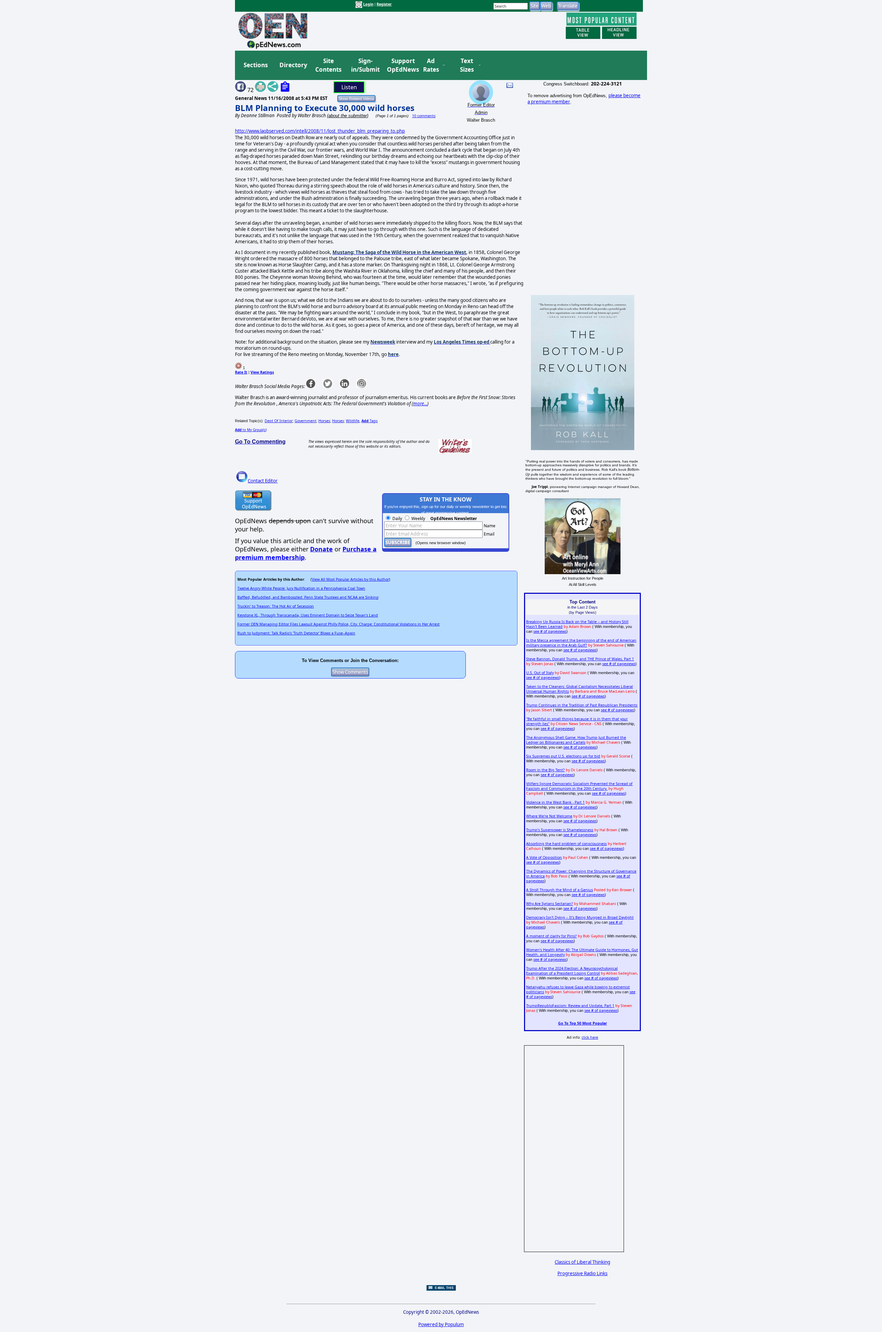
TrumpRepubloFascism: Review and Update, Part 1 (570, 1005)
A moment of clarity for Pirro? (551, 936)
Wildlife (352, 420)
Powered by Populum (441, 1324)
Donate (321, 549)
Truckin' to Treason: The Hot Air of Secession (275, 606)
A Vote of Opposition (544, 857)
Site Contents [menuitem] (328, 65)
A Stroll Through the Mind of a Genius (559, 889)
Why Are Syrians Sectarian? (549, 903)
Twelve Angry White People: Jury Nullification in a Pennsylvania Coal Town (301, 588)
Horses (324, 420)
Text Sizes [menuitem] (467, 65)
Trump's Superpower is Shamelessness (559, 829)
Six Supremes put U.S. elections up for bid (563, 756)
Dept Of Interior (279, 420)
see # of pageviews (549, 631)
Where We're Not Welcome (549, 816)
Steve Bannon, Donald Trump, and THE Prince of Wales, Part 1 (580, 659)
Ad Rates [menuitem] (431, 65)
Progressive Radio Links (582, 1273)
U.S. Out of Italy (540, 672)
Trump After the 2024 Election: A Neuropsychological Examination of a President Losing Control (572, 971)
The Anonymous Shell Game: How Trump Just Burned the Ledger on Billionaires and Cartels (576, 740)
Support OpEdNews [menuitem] (400, 65)
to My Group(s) (251, 429)
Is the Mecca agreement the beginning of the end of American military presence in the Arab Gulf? (581, 643)
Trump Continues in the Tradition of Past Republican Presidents (581, 705)
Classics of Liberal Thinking (582, 1262)
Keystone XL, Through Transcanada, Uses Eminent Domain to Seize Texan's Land (307, 615)
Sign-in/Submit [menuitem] (364, 65)
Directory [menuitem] (292, 65)
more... (420, 403)
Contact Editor (263, 481)
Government (305, 420)
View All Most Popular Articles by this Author (350, 579)
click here (590, 1037)
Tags (369, 420)
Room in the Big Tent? (545, 769)
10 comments (423, 115)
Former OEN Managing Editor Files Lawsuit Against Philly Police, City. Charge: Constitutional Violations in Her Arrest (338, 624)
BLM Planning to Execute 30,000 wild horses (324, 107)
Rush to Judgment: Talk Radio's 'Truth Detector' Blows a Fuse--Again (296, 633)
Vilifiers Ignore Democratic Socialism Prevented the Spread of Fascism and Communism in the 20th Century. (579, 786)
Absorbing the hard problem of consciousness (566, 843)
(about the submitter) (347, 115)
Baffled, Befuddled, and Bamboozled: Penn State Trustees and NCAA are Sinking (308, 597)
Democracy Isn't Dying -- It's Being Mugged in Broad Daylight (580, 917)
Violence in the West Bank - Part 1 (555, 802)
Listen (349, 87)
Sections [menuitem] (256, 65)
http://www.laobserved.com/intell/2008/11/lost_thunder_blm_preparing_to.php (320, 131)
